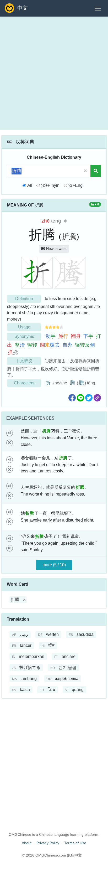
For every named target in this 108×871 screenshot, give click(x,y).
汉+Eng (75, 185)
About (26, 843)
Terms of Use (75, 843)
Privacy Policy (47, 843)
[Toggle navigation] (98, 8)
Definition (24, 298)
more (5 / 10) (54, 565)
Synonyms (24, 336)
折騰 (69, 236)
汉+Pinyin (50, 185)
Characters (24, 383)
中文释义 (24, 361)
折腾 (15, 599)
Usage (24, 327)
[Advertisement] (54, 73)
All (29, 185)
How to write (56, 248)
